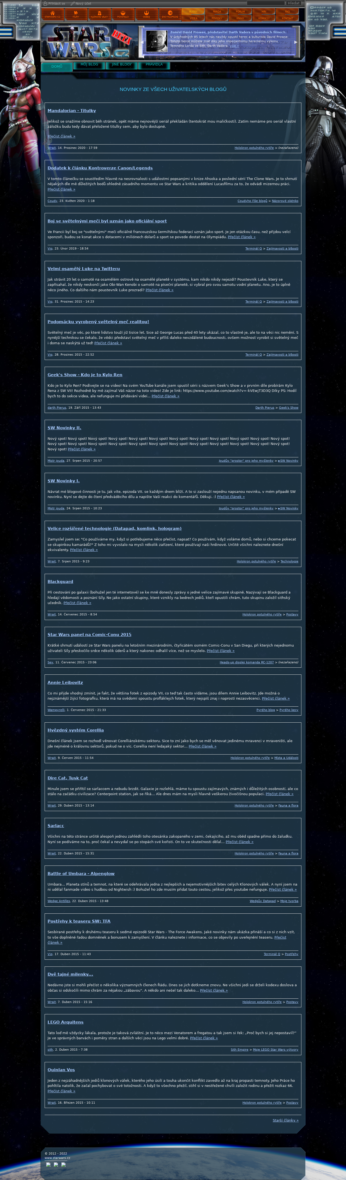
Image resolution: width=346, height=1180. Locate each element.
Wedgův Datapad (263, 901)
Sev (50, 662)
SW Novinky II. (64, 427)
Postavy (292, 614)
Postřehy (291, 954)
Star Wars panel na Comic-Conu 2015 (89, 634)
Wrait (52, 148)
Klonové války (99, 17)
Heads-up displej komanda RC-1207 (247, 662)
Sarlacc (56, 825)
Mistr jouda (56, 461)
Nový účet (83, 3)
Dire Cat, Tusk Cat (68, 778)
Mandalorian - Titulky (72, 110)
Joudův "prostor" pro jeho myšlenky (246, 461)
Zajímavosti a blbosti (282, 248)
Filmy (76, 17)
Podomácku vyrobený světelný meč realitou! (98, 321)
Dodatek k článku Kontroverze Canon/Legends (100, 168)
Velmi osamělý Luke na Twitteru (84, 268)
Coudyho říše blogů (252, 201)
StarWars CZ (52, 17)
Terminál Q (253, 248)
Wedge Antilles (59, 901)
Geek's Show (288, 407)
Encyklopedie (170, 17)
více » (274, 50)
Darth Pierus (264, 407)
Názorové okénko (285, 201)
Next (296, 41)
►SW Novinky (288, 461)
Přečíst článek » (61, 136)
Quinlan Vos (61, 1069)
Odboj (146, 17)
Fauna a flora (288, 805)
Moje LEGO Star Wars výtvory (275, 1049)
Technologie (289, 561)
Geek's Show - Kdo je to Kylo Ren (85, 374)
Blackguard (60, 581)
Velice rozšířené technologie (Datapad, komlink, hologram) (115, 528)
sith (50, 1049)
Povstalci (123, 17)
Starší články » (286, 1120)
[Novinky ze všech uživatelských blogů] (88, 42)
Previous (142, 41)
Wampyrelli (56, 710)
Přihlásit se (56, 3)
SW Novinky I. (64, 480)
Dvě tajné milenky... (70, 974)
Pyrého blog (266, 710)
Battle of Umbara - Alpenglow (81, 873)
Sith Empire (239, 1049)
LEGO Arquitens (66, 1022)
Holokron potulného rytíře (254, 148)
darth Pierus (57, 407)
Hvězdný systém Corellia (76, 730)
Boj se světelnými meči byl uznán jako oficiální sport (107, 221)
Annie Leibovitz (65, 682)
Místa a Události (286, 758)
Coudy (52, 201)
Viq (50, 248)
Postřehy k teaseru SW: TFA (79, 921)
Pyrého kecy (289, 710)
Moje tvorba (289, 901)
